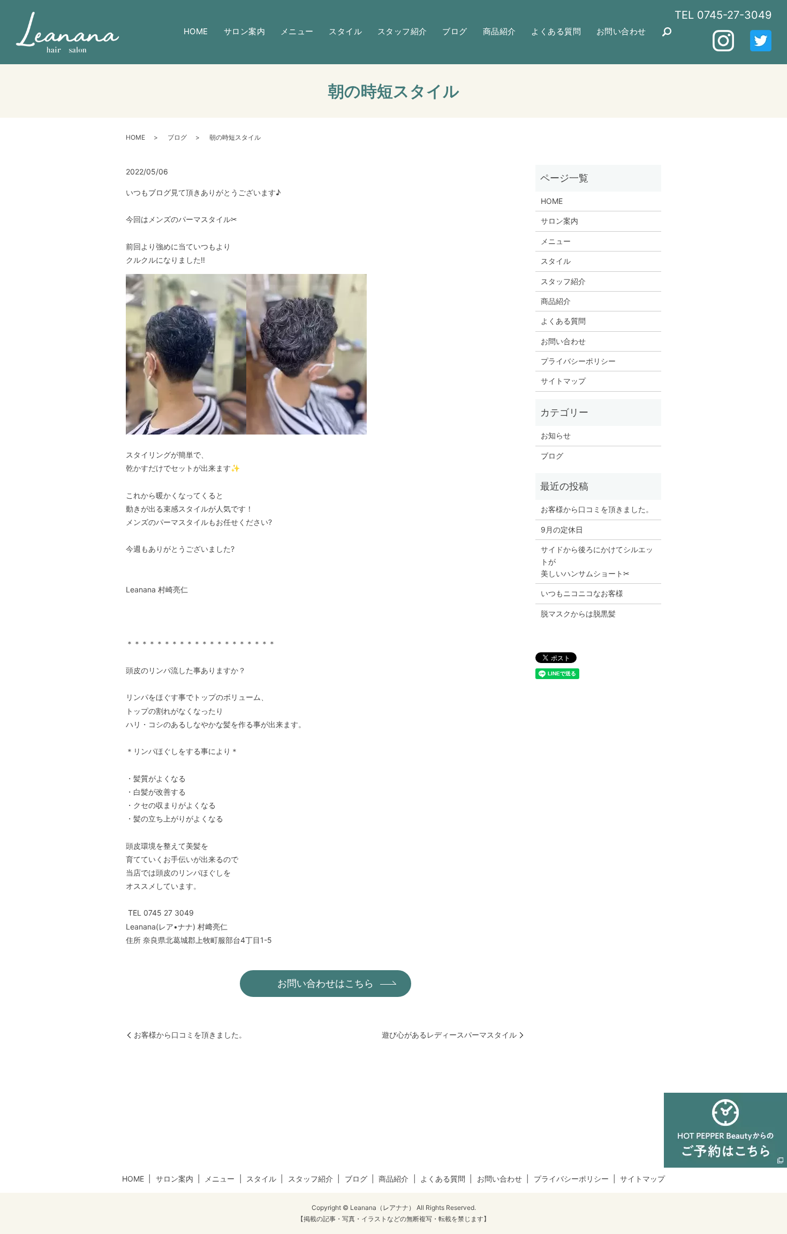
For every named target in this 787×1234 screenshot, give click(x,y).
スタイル (345, 31)
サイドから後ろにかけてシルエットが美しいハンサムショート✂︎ (597, 561)
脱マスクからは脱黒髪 (578, 613)
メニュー (297, 31)
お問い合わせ (621, 31)
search (667, 32)
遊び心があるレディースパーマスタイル (449, 1034)
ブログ (454, 31)
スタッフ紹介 (402, 31)
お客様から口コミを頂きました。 (190, 1034)
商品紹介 (499, 31)
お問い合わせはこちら (325, 983)
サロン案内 (245, 31)
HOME (196, 31)
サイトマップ (563, 380)
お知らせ (556, 435)
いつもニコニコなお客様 (582, 593)
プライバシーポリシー (578, 360)
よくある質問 (556, 31)
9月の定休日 (562, 529)
